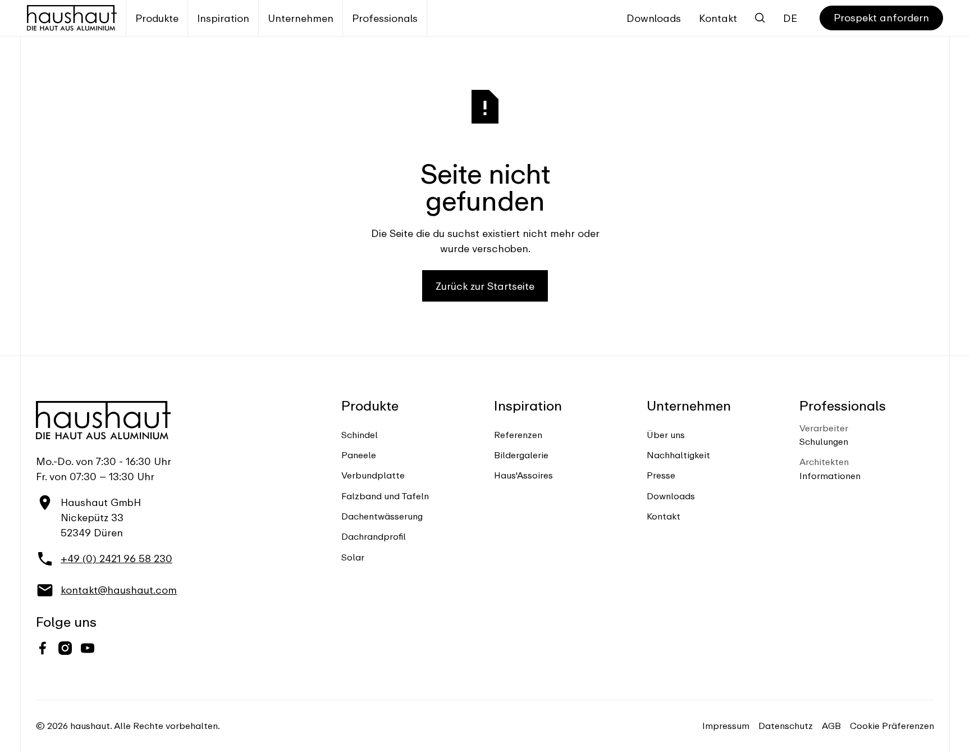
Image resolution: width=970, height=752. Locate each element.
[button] (156, 18)
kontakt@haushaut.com (119, 590)
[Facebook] (42, 648)
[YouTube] (87, 648)
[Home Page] (72, 18)
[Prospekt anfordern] (881, 18)
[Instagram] (65, 648)
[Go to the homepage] (103, 420)
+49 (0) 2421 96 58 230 (116, 558)
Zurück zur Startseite (485, 286)
